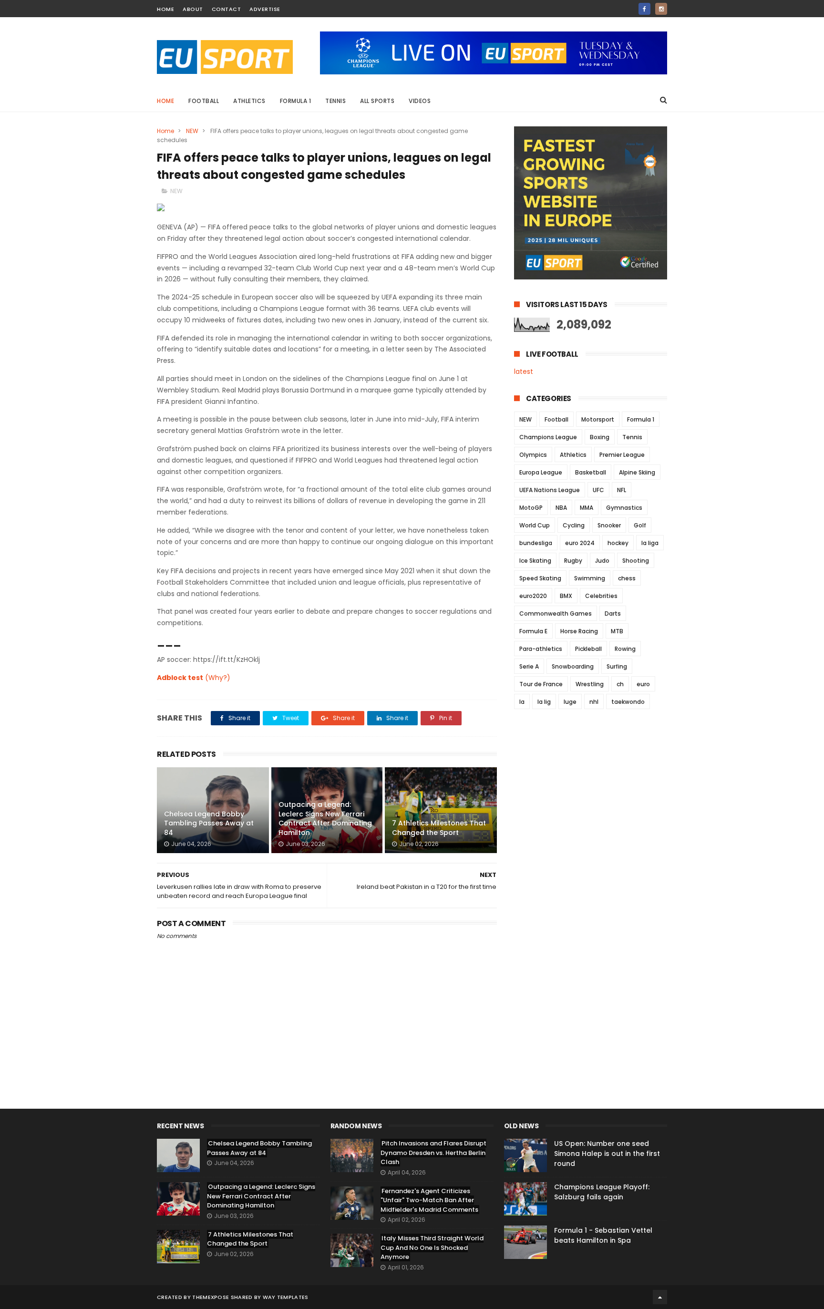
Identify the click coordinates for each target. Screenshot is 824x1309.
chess (627, 578)
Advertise (264, 9)
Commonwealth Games (555, 613)
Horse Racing (579, 631)
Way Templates (286, 1297)
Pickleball (588, 649)
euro (643, 684)
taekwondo (628, 702)
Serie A (529, 666)
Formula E (533, 631)
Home (165, 101)
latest (523, 371)
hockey (618, 543)
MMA (586, 508)
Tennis (335, 101)
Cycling (574, 525)
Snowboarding (573, 666)
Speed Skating (540, 578)
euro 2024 (580, 543)
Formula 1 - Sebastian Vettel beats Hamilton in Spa (603, 1235)
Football (203, 101)
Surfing (617, 666)
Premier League (622, 455)
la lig (544, 702)
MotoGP (531, 508)
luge (570, 702)
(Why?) (217, 677)
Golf (640, 525)
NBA (561, 508)
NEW (192, 131)
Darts (613, 613)
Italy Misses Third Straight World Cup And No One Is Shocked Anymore (432, 1247)
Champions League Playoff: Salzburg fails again (601, 1192)
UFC (598, 490)
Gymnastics (624, 508)
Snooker (609, 525)
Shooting (635, 561)
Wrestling (590, 684)
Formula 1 (295, 101)
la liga (650, 543)
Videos (420, 101)
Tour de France (541, 684)
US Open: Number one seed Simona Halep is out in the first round (607, 1153)
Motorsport (597, 419)
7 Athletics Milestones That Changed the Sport (439, 827)
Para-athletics (540, 649)
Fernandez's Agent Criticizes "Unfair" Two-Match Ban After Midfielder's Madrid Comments (429, 1200)
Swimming (589, 578)
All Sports (377, 101)
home (165, 9)
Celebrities (601, 596)
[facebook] (644, 9)
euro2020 (533, 596)
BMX (566, 596)
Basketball (590, 472)
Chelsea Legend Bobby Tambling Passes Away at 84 (209, 823)
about (193, 9)
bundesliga (535, 543)
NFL (621, 490)
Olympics (533, 455)
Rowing (625, 649)
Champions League (548, 437)
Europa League (540, 472)
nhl (593, 702)
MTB (617, 631)
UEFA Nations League (549, 490)
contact (226, 9)
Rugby (573, 561)
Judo (602, 561)
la (522, 702)
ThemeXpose (210, 1297)
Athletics (249, 101)
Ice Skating (535, 561)
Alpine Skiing (637, 472)
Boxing (599, 437)
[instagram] (661, 9)
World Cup (534, 525)
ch (620, 684)
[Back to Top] (660, 1297)
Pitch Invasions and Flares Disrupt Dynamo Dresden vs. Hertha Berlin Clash (433, 1152)
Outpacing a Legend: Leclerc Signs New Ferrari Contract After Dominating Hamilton (325, 818)
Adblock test (180, 677)
